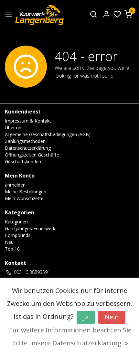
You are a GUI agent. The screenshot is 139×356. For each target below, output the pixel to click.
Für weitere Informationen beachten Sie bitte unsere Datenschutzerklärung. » (70, 336)
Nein (112, 317)
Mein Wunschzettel (25, 198)
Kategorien (16, 222)
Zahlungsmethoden (25, 141)
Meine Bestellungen (25, 192)
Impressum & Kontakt (28, 121)
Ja (86, 317)
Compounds (17, 235)
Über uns (14, 127)
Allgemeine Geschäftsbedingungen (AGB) (48, 134)
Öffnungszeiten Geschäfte (32, 155)
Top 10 (12, 249)
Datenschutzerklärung (28, 148)
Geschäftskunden (23, 161)
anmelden (15, 185)
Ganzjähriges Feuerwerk (30, 228)
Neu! (10, 242)
